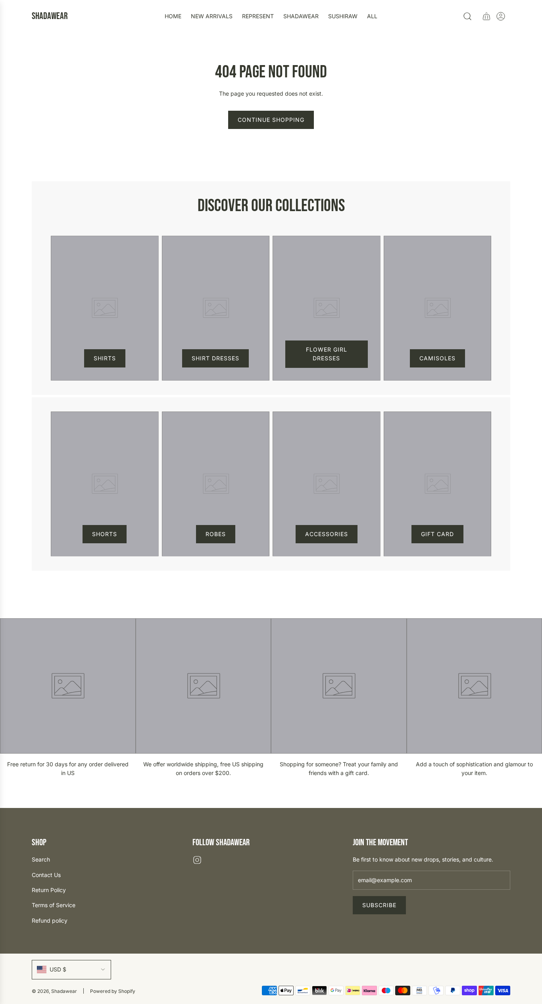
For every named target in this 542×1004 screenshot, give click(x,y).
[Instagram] (197, 859)
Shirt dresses (215, 358)
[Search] (467, 16)
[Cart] (486, 16)
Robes (216, 534)
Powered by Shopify (112, 991)
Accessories (326, 534)
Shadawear (50, 16)
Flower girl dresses (326, 354)
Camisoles (437, 358)
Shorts (104, 534)
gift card (437, 534)
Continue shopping (271, 119)
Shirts (105, 358)
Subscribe (379, 905)
